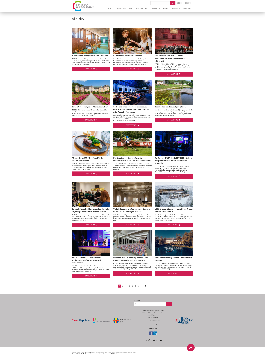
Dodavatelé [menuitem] (176, 9)
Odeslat (169, 304)
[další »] (149, 286)
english (188, 3)
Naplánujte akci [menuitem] (142, 9)
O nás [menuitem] (110, 9)
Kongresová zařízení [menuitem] (160, 9)
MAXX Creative (114, 353)
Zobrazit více (90, 69)
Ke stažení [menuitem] (187, 9)
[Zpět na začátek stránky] (191, 347)
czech (179, 3)
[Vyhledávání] (172, 3)
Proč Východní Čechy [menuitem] (124, 9)
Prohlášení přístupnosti (153, 340)
